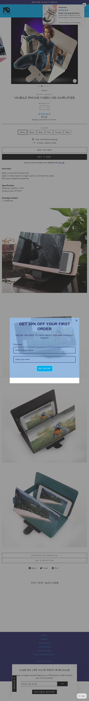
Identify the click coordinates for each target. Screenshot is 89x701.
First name (17, 344)
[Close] (76, 320)
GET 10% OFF (44, 369)
